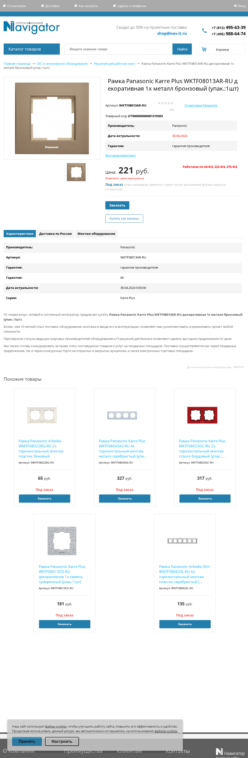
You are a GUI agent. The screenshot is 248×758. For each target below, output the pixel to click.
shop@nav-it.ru (172, 33)
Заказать (117, 205)
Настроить (62, 741)
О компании (16, 6)
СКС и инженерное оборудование (62, 63)
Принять (27, 741)
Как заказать (88, 6)
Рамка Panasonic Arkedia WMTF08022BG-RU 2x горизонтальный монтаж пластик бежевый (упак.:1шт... (41, 448)
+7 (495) (229, 34)
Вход (242, 6)
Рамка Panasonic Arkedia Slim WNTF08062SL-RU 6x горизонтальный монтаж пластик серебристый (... (184, 574)
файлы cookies (56, 726)
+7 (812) (229, 27)
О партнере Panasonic (201, 105)
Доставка (52, 6)
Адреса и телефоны (131, 6)
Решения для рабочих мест (114, 63)
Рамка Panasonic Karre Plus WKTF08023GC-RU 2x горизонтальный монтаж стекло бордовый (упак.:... (202, 448)
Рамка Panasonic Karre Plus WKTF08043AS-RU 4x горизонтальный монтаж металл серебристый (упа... (123, 448)
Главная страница (17, 63)
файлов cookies (166, 731)
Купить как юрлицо (124, 218)
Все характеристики (120, 155)
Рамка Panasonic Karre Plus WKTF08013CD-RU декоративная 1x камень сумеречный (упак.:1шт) (62, 574)
